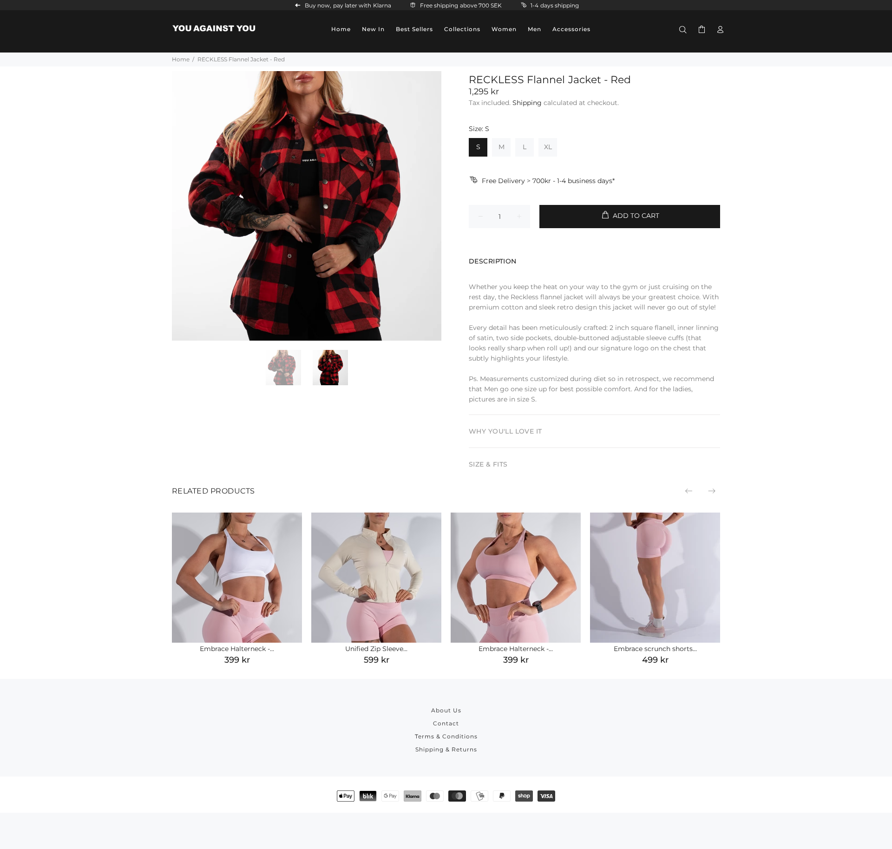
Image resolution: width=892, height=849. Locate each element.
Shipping (527, 103)
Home (181, 59)
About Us (446, 710)
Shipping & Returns (446, 749)
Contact (446, 723)
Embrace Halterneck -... (237, 649)
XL (548, 147)
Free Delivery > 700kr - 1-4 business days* (548, 181)
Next (711, 491)
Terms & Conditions (446, 736)
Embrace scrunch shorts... (655, 649)
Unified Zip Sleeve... (376, 649)
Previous (689, 491)
